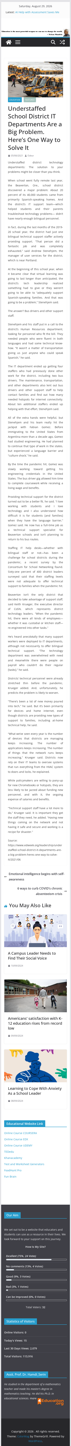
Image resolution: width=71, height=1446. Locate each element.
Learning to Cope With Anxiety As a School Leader (35, 1091)
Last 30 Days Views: (17, 1348)
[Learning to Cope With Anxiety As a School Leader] (35, 1052)
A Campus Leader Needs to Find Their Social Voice (32, 956)
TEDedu (9, 1151)
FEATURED (29, 99)
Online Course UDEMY (18, 1145)
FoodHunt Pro (12, 1170)
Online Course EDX (16, 1139)
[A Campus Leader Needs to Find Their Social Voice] (35, 917)
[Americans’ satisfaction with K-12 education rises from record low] (35, 982)
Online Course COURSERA (20, 1133)
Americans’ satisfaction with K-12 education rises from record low (35, 1023)
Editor (31, 155)
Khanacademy (13, 1158)
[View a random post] (62, 42)
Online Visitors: (14, 1332)
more (33, 1398)
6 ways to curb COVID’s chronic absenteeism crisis (39, 891)
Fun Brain (10, 1176)
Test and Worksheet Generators (24, 1164)
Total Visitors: (13, 1356)
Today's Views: (14, 1340)
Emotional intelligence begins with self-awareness (36, 876)
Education (14, 99)
